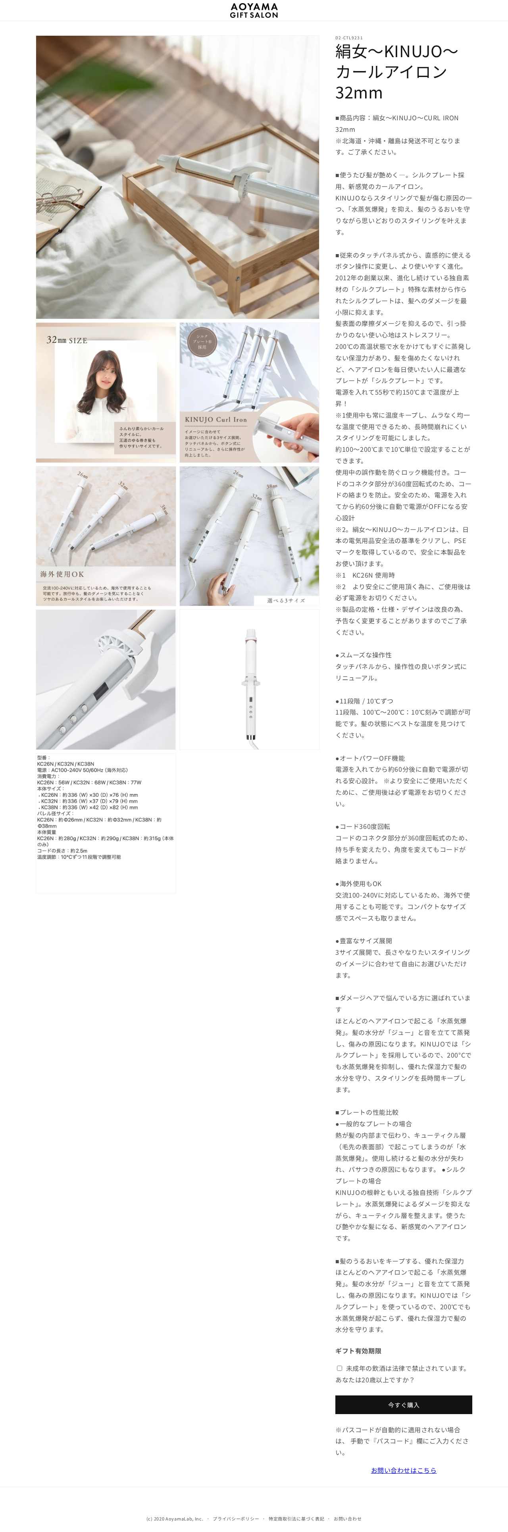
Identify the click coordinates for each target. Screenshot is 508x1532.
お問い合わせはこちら (404, 1470)
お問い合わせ (348, 1518)
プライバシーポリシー (236, 1518)
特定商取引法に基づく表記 (296, 1518)
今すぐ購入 (404, 1405)
